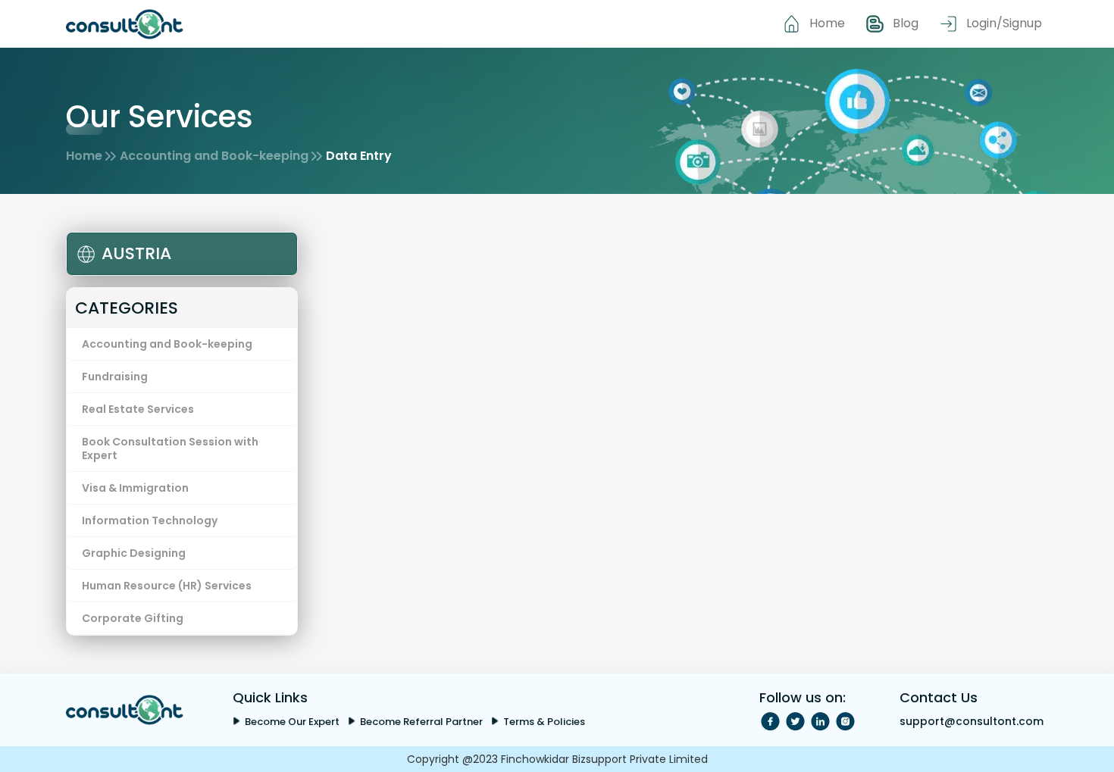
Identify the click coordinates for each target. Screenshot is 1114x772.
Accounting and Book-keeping (214, 155)
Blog (905, 23)
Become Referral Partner (421, 721)
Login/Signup (1004, 23)
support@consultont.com (972, 721)
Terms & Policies (544, 721)
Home (827, 23)
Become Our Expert (292, 721)
